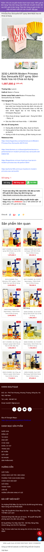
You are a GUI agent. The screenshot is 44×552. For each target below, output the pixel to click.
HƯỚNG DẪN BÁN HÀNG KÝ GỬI (12, 492)
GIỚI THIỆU (5, 472)
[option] (22, 38)
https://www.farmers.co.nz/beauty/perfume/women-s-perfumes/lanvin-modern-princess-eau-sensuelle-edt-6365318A (21, 151)
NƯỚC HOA (5, 431)
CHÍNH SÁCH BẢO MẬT (9, 481)
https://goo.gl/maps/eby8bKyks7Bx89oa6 (16, 420)
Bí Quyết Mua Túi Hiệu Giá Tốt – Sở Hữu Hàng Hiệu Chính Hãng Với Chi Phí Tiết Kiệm (20, 524)
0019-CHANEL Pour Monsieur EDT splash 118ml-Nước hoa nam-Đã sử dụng (11, 281)
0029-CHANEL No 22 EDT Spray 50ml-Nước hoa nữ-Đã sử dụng (32, 313)
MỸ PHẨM (5, 451)
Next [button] (39, 38)
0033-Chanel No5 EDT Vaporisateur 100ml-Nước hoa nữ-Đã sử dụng (12, 311)
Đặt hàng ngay (19, 182)
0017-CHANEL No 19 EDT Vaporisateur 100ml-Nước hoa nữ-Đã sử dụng (32, 281)
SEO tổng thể (26, 547)
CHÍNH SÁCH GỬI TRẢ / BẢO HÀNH (13, 475)
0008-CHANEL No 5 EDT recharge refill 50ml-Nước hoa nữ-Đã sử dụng (32, 251)
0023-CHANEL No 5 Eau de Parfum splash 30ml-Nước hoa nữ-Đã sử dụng (12, 374)
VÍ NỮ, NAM (5, 443)
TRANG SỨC (6, 449)
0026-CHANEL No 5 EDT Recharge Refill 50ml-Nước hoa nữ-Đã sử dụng (32, 374)
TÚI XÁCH (5, 437)
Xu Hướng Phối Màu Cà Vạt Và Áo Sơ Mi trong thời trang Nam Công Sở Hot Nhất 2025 (22, 505)
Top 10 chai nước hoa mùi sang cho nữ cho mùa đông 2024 (21, 530)
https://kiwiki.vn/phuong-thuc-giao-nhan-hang (19, 195)
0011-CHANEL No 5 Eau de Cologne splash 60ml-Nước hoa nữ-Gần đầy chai (12, 344)
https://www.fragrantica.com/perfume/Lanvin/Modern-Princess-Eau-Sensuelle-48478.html (20, 142)
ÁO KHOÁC (5, 457)
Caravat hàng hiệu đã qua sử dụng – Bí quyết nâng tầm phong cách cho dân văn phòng (21, 518)
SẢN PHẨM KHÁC (7, 460)
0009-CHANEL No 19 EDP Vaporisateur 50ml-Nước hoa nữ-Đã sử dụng (32, 344)
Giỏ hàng (7, 182)
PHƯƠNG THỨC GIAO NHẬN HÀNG (13, 478)
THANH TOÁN (6, 487)
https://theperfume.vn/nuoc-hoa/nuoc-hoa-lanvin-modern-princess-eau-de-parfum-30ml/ (19, 161)
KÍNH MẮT (5, 440)
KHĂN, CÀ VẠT (6, 446)
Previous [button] (4, 38)
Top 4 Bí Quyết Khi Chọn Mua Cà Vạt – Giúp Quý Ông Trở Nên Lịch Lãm (21, 511)
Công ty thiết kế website (10, 547)
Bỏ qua (34, 9)
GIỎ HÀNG (5, 484)
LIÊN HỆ (4, 489)
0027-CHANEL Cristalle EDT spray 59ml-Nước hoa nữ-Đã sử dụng (12, 251)
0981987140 (39, 539)
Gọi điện (33, 182)
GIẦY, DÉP (5, 454)
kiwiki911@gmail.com (13, 403)
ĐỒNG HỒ (5, 434)
